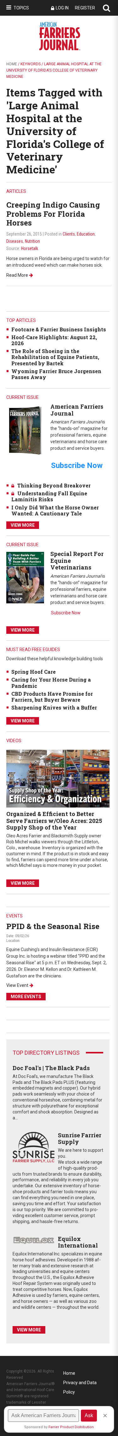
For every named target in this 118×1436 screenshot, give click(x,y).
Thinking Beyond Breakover (54, 485)
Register (85, 7)
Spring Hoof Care (33, 671)
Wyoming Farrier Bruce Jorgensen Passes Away (56, 374)
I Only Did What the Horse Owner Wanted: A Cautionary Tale (55, 510)
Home (11, 64)
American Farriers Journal (76, 410)
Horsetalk (29, 248)
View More (23, 525)
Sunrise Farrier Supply (79, 1138)
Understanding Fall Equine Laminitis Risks (49, 496)
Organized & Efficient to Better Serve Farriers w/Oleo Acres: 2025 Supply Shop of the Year (54, 820)
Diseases (14, 241)
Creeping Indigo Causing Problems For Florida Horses (53, 214)
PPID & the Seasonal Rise (52, 926)
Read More (17, 275)
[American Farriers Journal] (25, 430)
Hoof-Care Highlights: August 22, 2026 (54, 340)
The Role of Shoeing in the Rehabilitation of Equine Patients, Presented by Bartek (55, 357)
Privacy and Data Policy (80, 1383)
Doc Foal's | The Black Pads (51, 1068)
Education (86, 234)
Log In (62, 7)
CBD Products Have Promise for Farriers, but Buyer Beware (52, 696)
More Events (26, 996)
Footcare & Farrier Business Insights (58, 329)
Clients (69, 234)
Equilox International (78, 1242)
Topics (21, 7)
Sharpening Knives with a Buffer (54, 707)
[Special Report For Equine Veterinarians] (25, 577)
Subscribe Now (66, 612)
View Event (17, 985)
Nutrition (32, 241)
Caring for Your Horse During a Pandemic (51, 682)
